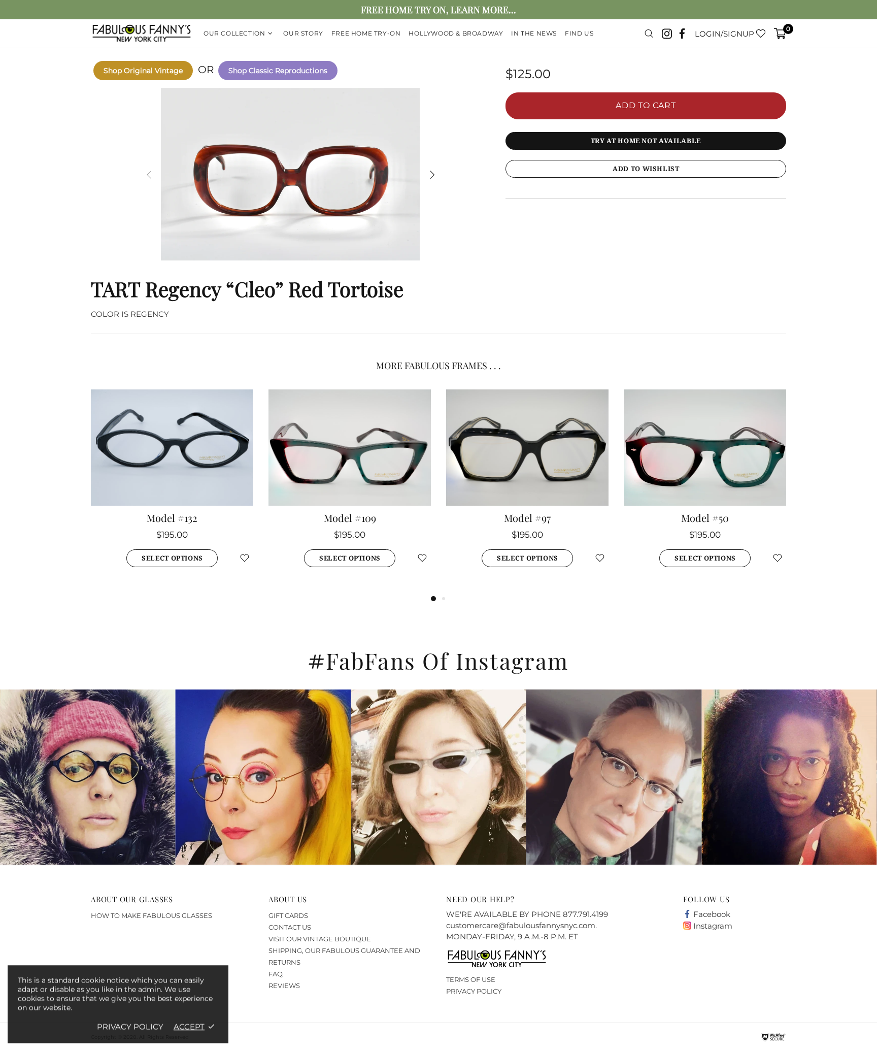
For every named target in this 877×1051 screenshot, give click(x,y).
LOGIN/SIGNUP (724, 33)
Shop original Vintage (143, 70)
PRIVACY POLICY (473, 991)
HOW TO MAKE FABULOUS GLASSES (151, 915)
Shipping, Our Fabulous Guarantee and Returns (344, 956)
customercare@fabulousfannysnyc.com (520, 925)
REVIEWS (284, 985)
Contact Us (289, 927)
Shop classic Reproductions (277, 70)
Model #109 (350, 517)
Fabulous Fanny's (141, 34)
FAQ (275, 974)
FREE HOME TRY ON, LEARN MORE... (438, 10)
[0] (780, 33)
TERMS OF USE (470, 979)
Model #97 (527, 517)
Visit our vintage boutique (319, 939)
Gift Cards (288, 915)
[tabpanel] (172, 491)
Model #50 (705, 517)
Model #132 (172, 517)
